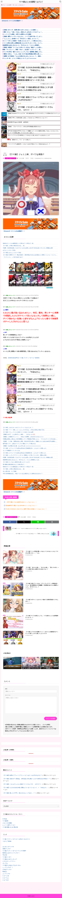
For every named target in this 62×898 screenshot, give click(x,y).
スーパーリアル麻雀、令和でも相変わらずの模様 (17, 34)
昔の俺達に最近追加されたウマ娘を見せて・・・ (15, 464)
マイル (32, 158)
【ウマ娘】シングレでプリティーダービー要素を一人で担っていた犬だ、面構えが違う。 (25, 455)
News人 (5, 871)
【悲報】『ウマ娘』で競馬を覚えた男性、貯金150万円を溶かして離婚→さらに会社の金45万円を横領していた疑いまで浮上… (30, 441)
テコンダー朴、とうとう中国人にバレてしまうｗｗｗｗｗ (19, 58)
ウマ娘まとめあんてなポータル (12, 865)
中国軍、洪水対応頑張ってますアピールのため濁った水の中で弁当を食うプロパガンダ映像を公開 (28, 248)
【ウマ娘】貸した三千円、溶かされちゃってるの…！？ (19, 793)
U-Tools (5, 819)
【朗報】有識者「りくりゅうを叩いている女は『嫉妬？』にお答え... (22, 47)
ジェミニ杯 (21, 158)
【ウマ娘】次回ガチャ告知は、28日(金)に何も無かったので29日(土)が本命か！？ (26, 779)
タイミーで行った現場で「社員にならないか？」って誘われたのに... (22, 40)
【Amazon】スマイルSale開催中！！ (12, 21)
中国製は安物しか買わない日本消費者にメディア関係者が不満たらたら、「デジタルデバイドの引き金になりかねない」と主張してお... (30, 439)
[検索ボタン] (60, 1)
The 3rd (5, 855)
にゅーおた (6, 880)
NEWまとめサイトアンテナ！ (11, 853)
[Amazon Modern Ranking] (49, 288)
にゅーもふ (6, 878)
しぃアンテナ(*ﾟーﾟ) (8, 867)
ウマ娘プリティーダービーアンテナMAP (14, 851)
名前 (6, 689)
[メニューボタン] (1, 1)
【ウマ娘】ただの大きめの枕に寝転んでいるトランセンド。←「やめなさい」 (25, 787)
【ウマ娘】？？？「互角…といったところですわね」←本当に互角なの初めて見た (24, 430)
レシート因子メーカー (9, 825)
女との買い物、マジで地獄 (9, 471)
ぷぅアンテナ (6, 874)
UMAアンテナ (7, 849)
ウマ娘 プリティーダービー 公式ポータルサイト (16, 839)
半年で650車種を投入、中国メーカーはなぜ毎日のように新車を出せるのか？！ (23, 473)
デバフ (27, 158)
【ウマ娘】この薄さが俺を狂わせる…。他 (13, 245)
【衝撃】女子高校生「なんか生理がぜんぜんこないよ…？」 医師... (22, 56)
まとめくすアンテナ (8, 847)
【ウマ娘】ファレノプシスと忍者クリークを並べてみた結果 (18, 432)
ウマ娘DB (5, 821)
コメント (7, 695)
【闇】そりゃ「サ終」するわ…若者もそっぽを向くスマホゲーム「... (22, 32)
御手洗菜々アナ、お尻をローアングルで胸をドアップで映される (19, 443)
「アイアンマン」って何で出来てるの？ (13, 257)
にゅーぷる (6, 876)
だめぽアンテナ (7, 869)
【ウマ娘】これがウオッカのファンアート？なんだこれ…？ (18, 427)
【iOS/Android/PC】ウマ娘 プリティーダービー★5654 (23, 358)
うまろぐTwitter (7, 841)
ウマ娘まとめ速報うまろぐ (31, 2)
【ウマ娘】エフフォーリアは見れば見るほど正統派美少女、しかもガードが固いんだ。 (25, 453)
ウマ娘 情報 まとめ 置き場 (10, 827)
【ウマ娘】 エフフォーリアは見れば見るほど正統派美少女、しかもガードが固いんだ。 (25, 448)
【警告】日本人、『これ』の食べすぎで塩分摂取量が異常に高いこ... (22, 54)
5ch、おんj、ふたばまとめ (10, 158)
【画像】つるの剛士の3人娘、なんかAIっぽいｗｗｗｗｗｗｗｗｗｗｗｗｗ (22, 446)
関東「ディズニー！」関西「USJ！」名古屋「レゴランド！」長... (22, 49)
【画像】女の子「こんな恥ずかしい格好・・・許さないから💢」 (19, 434)
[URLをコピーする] (52, 522)
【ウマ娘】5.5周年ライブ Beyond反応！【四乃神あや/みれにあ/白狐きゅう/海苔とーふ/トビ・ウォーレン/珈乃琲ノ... (30, 255)
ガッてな (5, 863)
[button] (10, 522)
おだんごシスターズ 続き (9, 250)
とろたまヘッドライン (9, 861)
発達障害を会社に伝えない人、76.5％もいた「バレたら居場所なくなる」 (21, 459)
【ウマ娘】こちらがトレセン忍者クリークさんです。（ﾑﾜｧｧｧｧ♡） (22, 784)
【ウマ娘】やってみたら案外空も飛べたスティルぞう (16, 462)
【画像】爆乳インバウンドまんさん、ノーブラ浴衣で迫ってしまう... (22, 36)
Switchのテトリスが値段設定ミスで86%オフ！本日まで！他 (18, 243)
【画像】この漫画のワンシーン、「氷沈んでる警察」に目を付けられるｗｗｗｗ (23, 436)
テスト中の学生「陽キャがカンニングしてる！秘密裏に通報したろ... (22, 51)
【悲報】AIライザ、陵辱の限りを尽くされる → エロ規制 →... (20, 29)
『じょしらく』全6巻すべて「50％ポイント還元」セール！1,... (21, 38)
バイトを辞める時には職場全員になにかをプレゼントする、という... (22, 43)
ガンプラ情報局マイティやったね (11, 450)
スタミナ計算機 (7, 823)
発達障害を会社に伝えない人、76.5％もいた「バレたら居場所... (21, 45)
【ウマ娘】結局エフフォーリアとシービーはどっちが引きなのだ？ (22, 775)
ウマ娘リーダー (7, 857)
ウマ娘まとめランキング (10, 859)
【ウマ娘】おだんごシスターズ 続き (12, 252)
